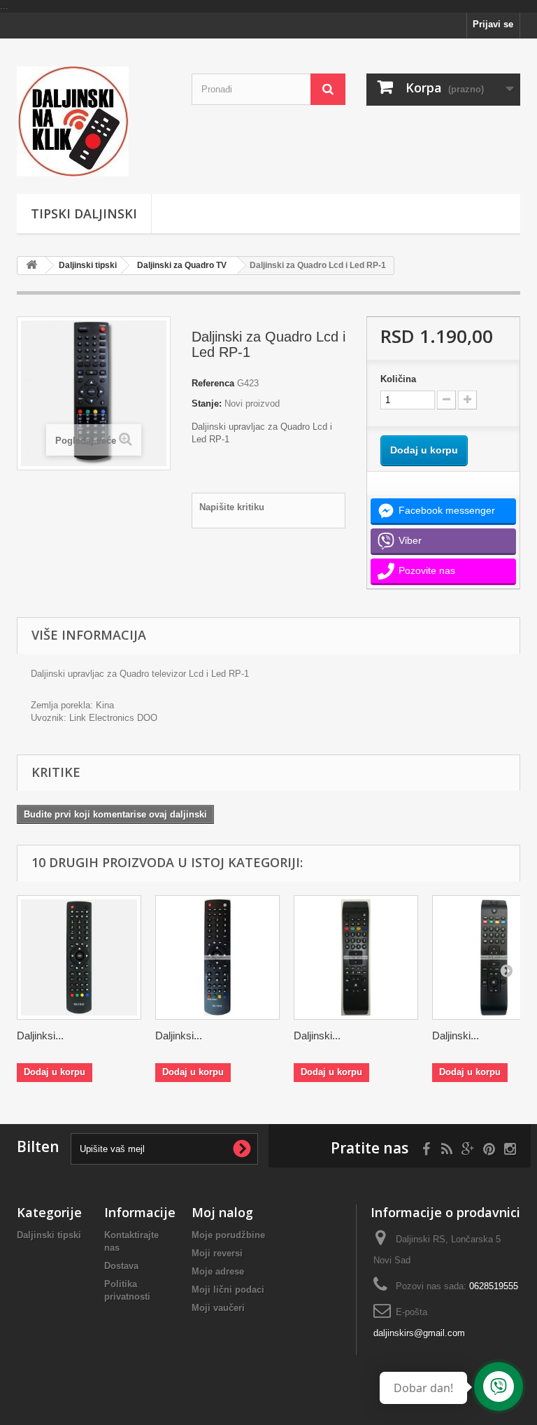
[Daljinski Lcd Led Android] (94, 121)
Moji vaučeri (218, 1308)
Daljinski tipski (88, 265)
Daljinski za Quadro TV (182, 265)
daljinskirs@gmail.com (419, 1333)
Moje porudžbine (228, 1235)
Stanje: (207, 403)
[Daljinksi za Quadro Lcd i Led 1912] (79, 957)
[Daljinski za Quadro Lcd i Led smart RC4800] (356, 957)
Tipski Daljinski (84, 213)
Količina (398, 379)
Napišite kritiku (231, 507)
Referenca (213, 383)
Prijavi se (493, 24)
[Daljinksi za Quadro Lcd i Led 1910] (217, 957)
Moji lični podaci (228, 1289)
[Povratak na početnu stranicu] (31, 265)
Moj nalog (222, 1212)
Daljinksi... (40, 1035)
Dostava (121, 1266)
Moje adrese (218, 1271)
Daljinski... (317, 1035)
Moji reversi (217, 1253)
